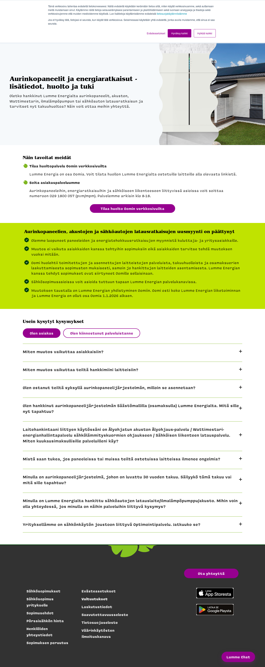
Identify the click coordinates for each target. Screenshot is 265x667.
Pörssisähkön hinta (45, 620)
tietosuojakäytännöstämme (172, 13)
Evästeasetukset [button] (156, 33)
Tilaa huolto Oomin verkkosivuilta (132, 208)
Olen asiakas (41, 333)
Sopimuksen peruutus (47, 642)
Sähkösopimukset (43, 590)
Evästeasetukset (99, 591)
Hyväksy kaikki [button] (179, 33)
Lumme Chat (238, 656)
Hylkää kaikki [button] (204, 33)
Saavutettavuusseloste (105, 614)
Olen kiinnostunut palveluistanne (101, 333)
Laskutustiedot (97, 606)
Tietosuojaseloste (100, 622)
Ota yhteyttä (211, 573)
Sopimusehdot (40, 612)
